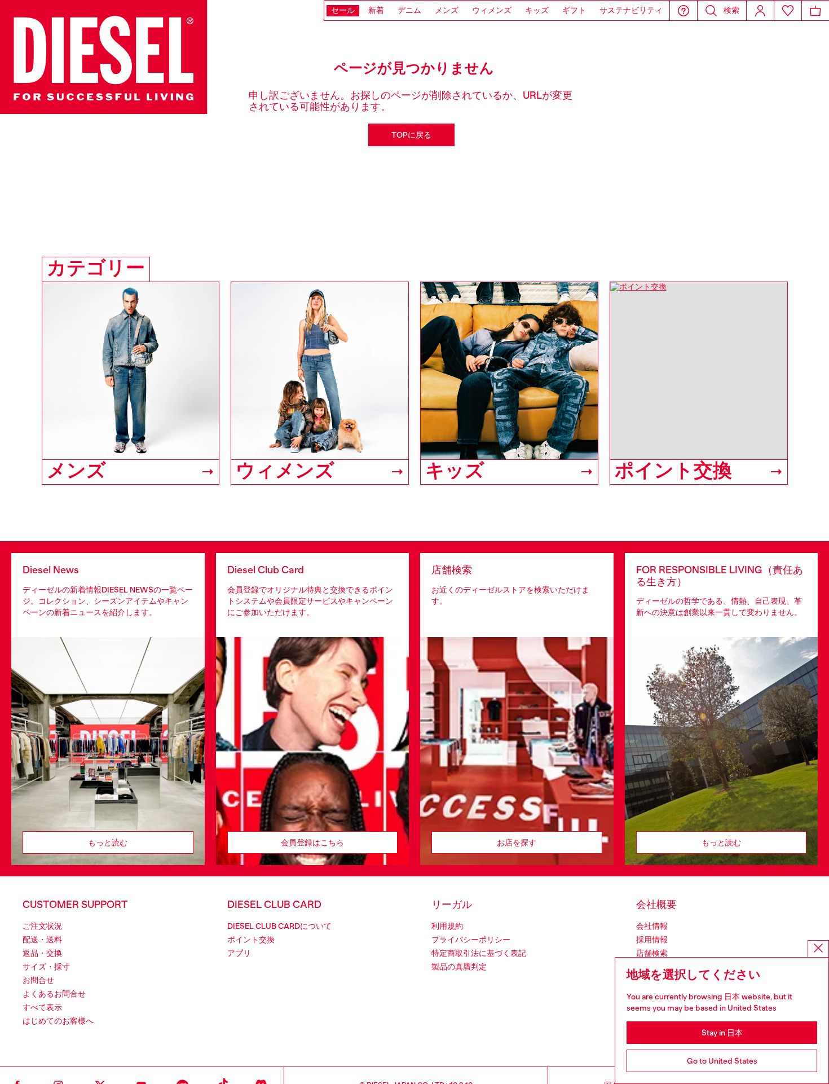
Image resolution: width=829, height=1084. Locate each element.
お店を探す (516, 842)
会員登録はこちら (312, 842)
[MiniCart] (815, 10)
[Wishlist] (787, 10)
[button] (683, 10)
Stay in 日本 (722, 1032)
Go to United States (722, 1060)
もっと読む (107, 842)
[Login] (760, 10)
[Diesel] (104, 57)
